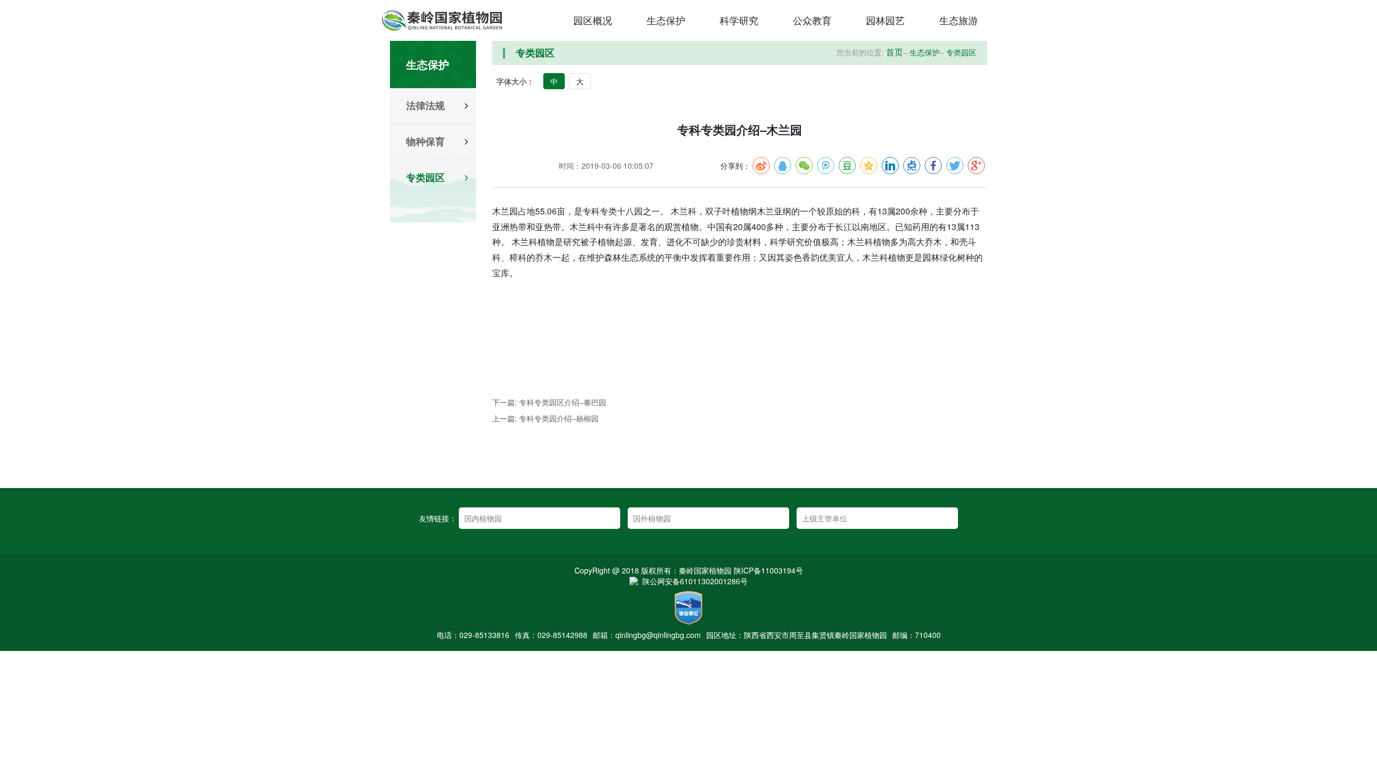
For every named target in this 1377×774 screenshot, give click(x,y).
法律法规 (425, 105)
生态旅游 (958, 20)
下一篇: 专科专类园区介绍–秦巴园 (549, 402)
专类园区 (425, 177)
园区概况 (592, 20)
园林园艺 (885, 20)
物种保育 (425, 141)
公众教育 (812, 20)
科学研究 (739, 20)
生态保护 (666, 20)
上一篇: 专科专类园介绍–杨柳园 (545, 418)
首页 (894, 52)
